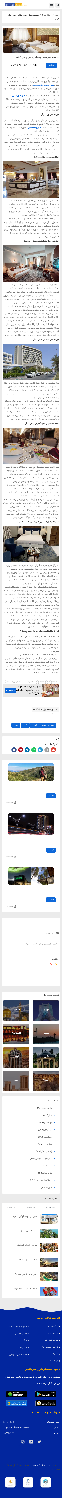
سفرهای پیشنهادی (43, 1159)
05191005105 (8, 1422)
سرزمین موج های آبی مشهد (25, 1216)
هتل (16, 725)
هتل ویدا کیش (34, 128)
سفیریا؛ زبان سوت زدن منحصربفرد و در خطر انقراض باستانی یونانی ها (31, 786)
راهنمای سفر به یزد (16, 1078)
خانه (57, 15)
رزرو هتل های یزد (16, 1084)
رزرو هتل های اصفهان (16, 1038)
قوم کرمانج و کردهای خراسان (24, 1289)
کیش (25, 725)
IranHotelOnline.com (40, 1466)
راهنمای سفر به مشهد (16, 1008)
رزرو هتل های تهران (46, 1014)
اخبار (50, 1115)
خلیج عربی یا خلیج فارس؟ (26, 1274)
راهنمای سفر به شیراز (45, 1055)
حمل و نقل (47, 1144)
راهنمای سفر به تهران (45, 1008)
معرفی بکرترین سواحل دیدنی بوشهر (21, 1260)
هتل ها (47, 15)
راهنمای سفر (46, 1151)
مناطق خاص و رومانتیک (41, 1180)
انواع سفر (48, 1123)
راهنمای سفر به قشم (45, 1078)
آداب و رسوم (47, 1108)
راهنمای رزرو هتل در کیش (43, 725)
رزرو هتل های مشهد (16, 1014)
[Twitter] (39, 1442)
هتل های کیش (18, 96)
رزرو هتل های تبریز (16, 1061)
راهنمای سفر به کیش (45, 1031)
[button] (57, 5)
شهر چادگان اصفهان (28, 1231)
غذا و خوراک (47, 1173)
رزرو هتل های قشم (46, 1084)
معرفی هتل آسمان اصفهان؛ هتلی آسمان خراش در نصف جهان (33, 840)
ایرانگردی (51, 850)
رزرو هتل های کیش (46, 1038)
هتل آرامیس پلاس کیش (43, 85)
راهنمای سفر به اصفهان (16, 1030)
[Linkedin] (31, 1442)
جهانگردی (51, 796)
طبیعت (49, 1166)
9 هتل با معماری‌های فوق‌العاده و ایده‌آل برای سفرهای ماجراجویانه (34, 890)
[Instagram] (22, 1442)
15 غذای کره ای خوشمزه (27, 1245)
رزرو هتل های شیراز (46, 1061)
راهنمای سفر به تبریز (16, 1055)
